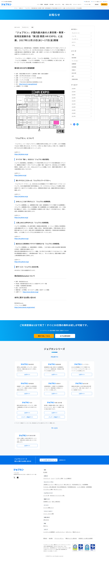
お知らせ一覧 (68, 4)
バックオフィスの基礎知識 (49, 532)
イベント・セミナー (77, 4)
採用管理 (74, 67)
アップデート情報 (59, 478)
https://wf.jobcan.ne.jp (21, 196)
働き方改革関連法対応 (62, 487)
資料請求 (96, 4)
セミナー (74, 42)
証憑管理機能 (89, 487)
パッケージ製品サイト (27, 417)
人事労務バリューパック (48, 484)
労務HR (73, 70)
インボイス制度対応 (81, 487)
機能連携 (46, 4)
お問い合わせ (87, 1)
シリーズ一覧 (46, 495)
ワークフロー (75, 60)
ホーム (15, 8)
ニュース (74, 36)
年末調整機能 (85, 484)
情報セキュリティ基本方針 (71, 538)
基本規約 (51, 538)
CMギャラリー (69, 532)
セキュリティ (58, 4)
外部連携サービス (47, 501)
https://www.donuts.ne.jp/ (30, 292)
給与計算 (74, 73)
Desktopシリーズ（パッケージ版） (57, 495)
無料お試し (104, 4)
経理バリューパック (59, 484)
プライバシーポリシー (59, 538)
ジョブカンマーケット (60, 532)
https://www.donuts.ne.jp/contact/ (24, 307)
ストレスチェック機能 (48, 489)
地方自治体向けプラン (77, 484)
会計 (73, 76)
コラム (73, 45)
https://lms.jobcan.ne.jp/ (21, 262)
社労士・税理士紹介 (56, 501)
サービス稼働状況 (67, 478)
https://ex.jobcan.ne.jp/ (21, 217)
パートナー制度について (97, 1)
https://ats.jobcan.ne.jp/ (21, 238)
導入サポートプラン (58, 489)
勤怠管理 (74, 57)
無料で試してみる (44, 336)
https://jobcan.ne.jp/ (20, 175)
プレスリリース (25, 27)
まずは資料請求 (65, 336)
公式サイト (27, 374)
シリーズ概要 (40, 4)
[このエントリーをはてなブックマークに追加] (77, 124)
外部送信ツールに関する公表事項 (86, 538)
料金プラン (45, 525)
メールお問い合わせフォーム (48, 460)
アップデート (75, 39)
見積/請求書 (75, 79)
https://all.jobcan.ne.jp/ (21, 154)
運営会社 (45, 538)
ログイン (106, 1)
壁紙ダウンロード (76, 532)
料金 (63, 4)
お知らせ (21, 8)
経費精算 (74, 64)
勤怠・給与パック (67, 484)
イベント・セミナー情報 (48, 513)
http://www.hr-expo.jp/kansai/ (28, 84)
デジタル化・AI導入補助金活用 (49, 487)
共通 (32, 27)
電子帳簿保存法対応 (72, 487)
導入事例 (51, 4)
